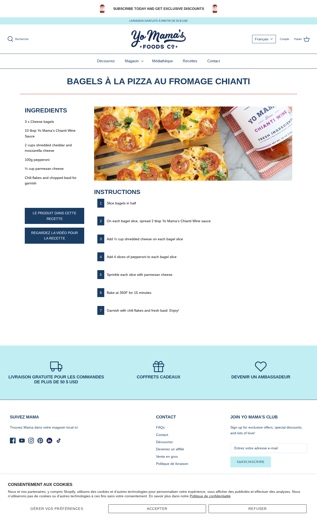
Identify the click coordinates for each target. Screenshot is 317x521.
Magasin (132, 61)
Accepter (157, 509)
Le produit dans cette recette (54, 215)
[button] (264, 39)
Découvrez (106, 61)
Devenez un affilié (170, 449)
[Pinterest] (40, 440)
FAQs (160, 427)
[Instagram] (31, 440)
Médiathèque (162, 61)
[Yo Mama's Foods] (158, 39)
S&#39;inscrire (250, 462)
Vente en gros (167, 456)
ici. (77, 427)
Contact (213, 61)
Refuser (257, 509)
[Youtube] (22, 440)
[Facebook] (13, 440)
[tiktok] (58, 440)
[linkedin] (49, 440)
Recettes (190, 61)
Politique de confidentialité (210, 496)
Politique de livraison (172, 464)
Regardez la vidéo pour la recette (54, 235)
